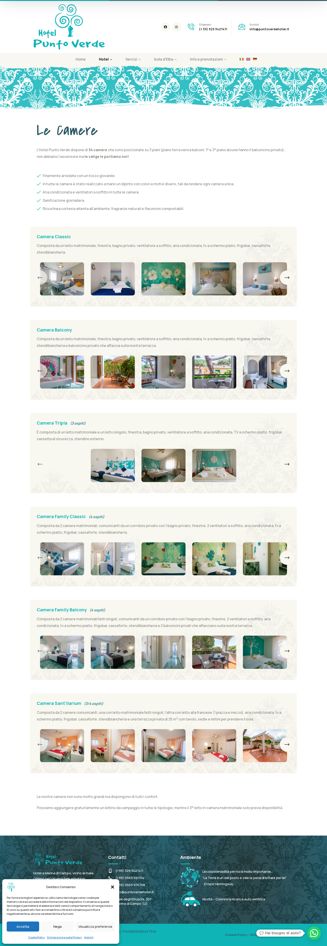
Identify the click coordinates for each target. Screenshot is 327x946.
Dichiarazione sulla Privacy (64, 937)
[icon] (165, 26)
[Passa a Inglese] (248, 59)
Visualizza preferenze (95, 926)
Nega (57, 926)
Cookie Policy (36, 937)
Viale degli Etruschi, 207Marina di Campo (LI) (133, 901)
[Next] (287, 278)
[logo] (69, 26)
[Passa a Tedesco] (255, 59)
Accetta (22, 926)
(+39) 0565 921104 (129, 877)
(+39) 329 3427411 (129, 870)
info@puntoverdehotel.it (134, 892)
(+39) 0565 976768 (130, 885)
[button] (112, 887)
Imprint (88, 937)
